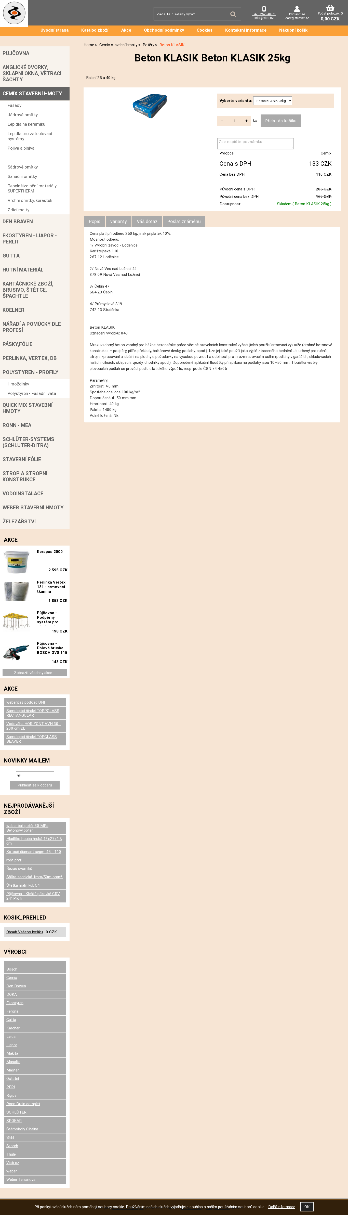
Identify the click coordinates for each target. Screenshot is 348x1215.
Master (12, 1070)
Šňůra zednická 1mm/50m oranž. (34, 877)
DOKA (11, 994)
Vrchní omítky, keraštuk (30, 200)
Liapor (11, 1045)
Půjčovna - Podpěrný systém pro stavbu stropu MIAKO (50, 618)
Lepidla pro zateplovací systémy (30, 136)
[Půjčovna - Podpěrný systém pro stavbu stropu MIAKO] (16, 623)
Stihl (10, 1137)
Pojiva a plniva (21, 148)
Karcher (13, 1028)
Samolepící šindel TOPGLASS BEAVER (31, 739)
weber (11, 1171)
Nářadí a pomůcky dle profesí (32, 327)
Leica (11, 1036)
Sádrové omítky (23, 167)
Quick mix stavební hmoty (27, 408)
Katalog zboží (95, 30)
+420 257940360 (264, 14)
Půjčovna (16, 53)
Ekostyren (14, 1003)
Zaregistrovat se (297, 18)
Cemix (326, 153)
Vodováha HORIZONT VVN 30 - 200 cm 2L (33, 726)
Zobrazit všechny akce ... (35, 672)
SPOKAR (14, 1120)
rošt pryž (14, 860)
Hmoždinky (18, 383)
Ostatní (12, 1078)
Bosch (11, 969)
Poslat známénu (184, 221)
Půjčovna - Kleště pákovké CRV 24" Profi (33, 896)
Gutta (11, 256)
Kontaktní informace (245, 30)
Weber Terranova (20, 1179)
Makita (12, 1053)
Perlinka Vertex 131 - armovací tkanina (51, 587)
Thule (11, 1154)
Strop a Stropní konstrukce (25, 476)
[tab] (94, 221)
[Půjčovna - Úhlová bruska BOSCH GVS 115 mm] (16, 653)
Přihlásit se (297, 14)
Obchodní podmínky (164, 30)
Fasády (14, 105)
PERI (10, 1087)
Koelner (13, 310)
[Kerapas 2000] (16, 561)
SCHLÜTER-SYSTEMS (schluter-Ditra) (28, 442)
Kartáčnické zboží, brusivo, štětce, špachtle (28, 290)
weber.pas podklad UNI (25, 702)
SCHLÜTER (16, 1112)
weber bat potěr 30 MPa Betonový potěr (27, 828)
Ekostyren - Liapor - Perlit (30, 238)
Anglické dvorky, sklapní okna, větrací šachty (32, 73)
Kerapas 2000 (50, 551)
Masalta (13, 1061)
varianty (118, 221)
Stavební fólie (22, 459)
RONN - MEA (17, 425)
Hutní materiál (23, 270)
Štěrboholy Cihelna (22, 1129)
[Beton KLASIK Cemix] (151, 105)
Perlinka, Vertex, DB (30, 358)
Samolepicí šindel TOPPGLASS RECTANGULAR (32, 713)
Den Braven (18, 221)
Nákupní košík (293, 30)
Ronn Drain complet (23, 1104)
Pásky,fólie (17, 344)
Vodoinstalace (23, 493)
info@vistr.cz (264, 18)
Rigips (11, 1095)
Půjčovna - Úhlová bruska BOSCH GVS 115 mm (52, 648)
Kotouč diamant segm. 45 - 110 (33, 851)
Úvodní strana (55, 30)
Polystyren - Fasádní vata (32, 393)
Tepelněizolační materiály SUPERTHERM (32, 188)
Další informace (281, 1207)
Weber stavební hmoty (33, 508)
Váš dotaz (147, 221)
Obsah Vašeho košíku (24, 932)
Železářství (19, 522)
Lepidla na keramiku (26, 124)
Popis (94, 221)
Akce (126, 30)
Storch (12, 1146)
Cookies (204, 30)
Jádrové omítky (23, 114)
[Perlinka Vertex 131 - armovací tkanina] (16, 592)
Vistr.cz (12, 1162)
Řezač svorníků (19, 868)
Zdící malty (18, 209)
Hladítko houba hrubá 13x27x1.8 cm (34, 841)
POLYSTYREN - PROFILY (31, 372)
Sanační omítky (22, 176)
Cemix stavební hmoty (32, 94)
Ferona (12, 1011)
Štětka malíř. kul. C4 (23, 885)
